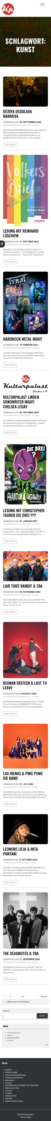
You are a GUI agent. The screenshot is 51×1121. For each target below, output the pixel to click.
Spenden (8, 1098)
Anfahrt (8, 1070)
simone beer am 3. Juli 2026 (26, 863)
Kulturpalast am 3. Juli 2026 (27, 787)
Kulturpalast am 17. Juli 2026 (27, 595)
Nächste (44, 997)
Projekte (8, 1093)
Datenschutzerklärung (14, 1078)
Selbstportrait (10, 1096)
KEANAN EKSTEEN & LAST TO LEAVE (25, 685)
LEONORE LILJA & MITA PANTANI (20, 851)
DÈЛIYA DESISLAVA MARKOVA (17, 113)
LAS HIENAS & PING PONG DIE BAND (23, 775)
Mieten (10, 1035)
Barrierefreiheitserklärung (15, 1075)
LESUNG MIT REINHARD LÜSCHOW (20, 233)
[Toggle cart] (47, 3)
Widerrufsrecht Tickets (14, 1101)
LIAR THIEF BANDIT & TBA (22, 586)
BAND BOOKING (13, 1038)
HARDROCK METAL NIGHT (22, 339)
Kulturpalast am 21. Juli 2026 (27, 125)
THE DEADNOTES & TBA (21, 953)
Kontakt (10, 1040)
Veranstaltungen (13, 1033)
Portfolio (8, 1091)
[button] (2, 244)
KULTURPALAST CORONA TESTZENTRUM (21, 1085)
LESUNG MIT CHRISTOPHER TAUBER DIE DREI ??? (24, 512)
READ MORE (10, 145)
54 (23, 997)
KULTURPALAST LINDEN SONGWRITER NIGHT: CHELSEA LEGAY (21, 401)
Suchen (6, 1011)
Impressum (9, 1080)
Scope (28, 1117)
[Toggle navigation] (42, 5)
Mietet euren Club (12, 1088)
